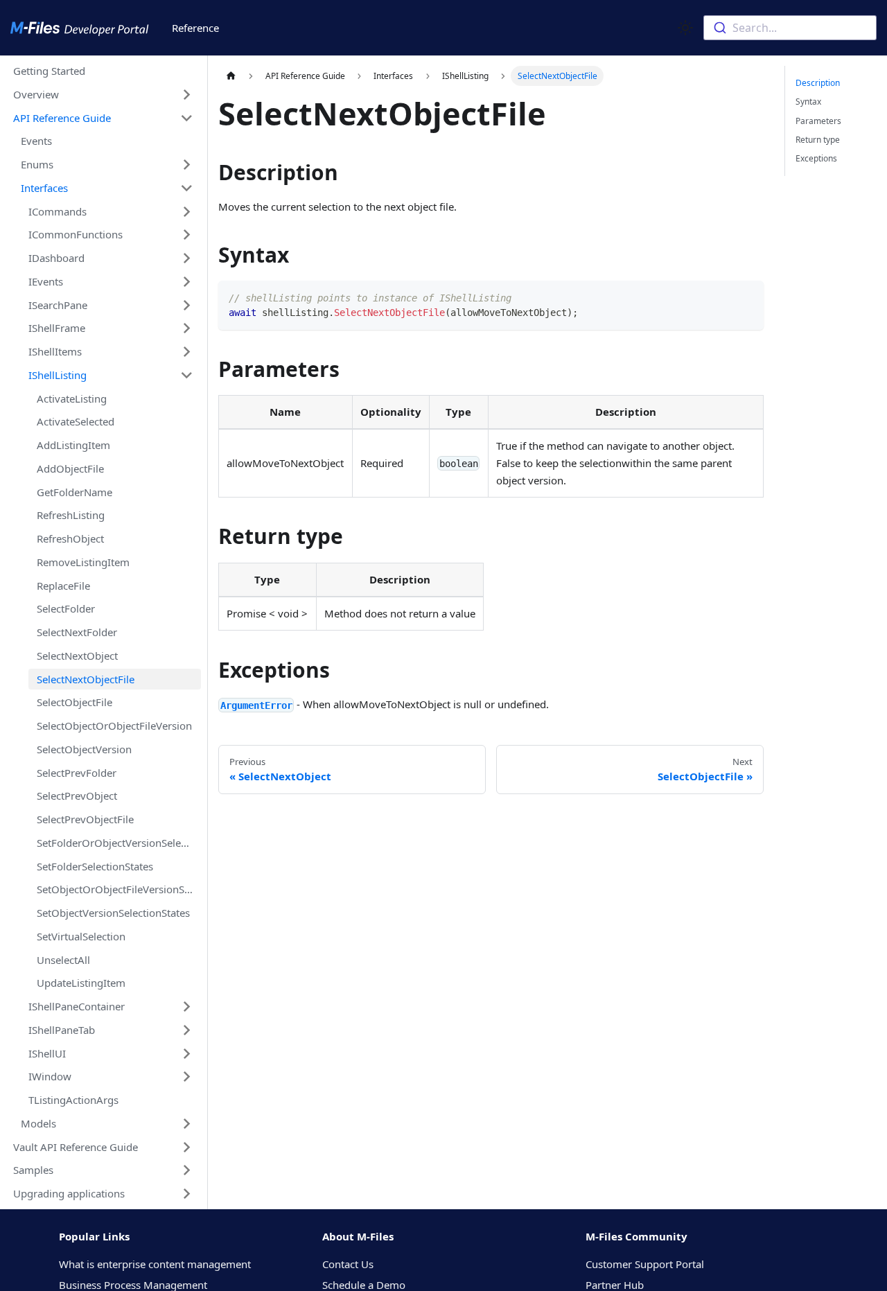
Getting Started (49, 71)
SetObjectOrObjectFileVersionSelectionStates (119, 889)
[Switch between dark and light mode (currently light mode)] (685, 27)
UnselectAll (63, 960)
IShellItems (55, 351)
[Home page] (230, 76)
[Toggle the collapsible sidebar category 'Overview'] (187, 94)
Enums (37, 164)
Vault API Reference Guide (75, 1147)
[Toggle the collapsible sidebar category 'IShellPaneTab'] (187, 1029)
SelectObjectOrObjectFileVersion (114, 725)
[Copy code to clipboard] (747, 296)
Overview (36, 94)
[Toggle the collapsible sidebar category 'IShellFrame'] (187, 328)
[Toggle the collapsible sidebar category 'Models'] (187, 1123)
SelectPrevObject (77, 795)
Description (818, 83)
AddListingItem (73, 445)
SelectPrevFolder (76, 773)
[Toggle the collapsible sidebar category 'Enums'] (187, 165)
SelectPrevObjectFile (85, 819)
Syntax (808, 101)
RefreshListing (71, 515)
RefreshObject (70, 538)
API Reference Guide (62, 118)
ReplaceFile (63, 585)
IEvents (45, 281)
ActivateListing (72, 398)
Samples (33, 1170)
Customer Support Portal (645, 1264)
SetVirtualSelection (81, 936)
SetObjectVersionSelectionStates (113, 913)
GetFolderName (74, 492)
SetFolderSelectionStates (95, 866)
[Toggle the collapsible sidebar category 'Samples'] (187, 1170)
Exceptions (816, 158)
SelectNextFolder (77, 632)
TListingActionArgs (73, 1100)
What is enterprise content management (155, 1264)
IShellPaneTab (61, 1030)
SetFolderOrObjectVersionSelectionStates (119, 843)
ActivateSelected (75, 421)
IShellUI (47, 1053)
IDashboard (56, 258)
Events (36, 141)
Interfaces (44, 188)
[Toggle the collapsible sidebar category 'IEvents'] (187, 281)
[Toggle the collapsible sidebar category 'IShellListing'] (187, 375)
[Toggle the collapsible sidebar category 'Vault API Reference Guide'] (187, 1146)
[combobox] (790, 27)
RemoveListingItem (83, 562)
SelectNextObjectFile (85, 679)
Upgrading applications (69, 1193)
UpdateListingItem (81, 983)
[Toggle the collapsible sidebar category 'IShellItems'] (187, 352)
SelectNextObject (77, 655)
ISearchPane (57, 305)
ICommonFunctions (75, 234)
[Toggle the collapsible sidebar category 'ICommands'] (187, 211)
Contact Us (348, 1264)
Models (38, 1123)
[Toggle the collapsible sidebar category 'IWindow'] (187, 1076)
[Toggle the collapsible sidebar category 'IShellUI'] (187, 1053)
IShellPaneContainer (76, 1006)
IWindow (49, 1076)
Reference (195, 28)
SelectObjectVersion (84, 749)
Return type (818, 140)
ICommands (57, 211)
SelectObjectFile (74, 702)
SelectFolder (66, 608)
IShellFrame (56, 328)
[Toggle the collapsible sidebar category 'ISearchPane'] (187, 305)
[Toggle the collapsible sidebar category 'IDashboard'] (187, 258)
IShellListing (57, 375)
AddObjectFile (70, 468)
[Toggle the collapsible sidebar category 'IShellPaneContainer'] (187, 1006)
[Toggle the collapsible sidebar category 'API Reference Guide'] (187, 117)
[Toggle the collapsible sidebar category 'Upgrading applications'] (187, 1194)
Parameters (818, 121)
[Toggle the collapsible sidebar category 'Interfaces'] (187, 187)
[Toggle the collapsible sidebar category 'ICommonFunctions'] (187, 235)
